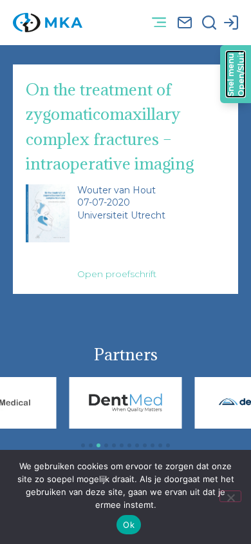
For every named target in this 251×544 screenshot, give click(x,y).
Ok (129, 525)
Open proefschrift (116, 274)
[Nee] (230, 496)
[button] (158, 23)
